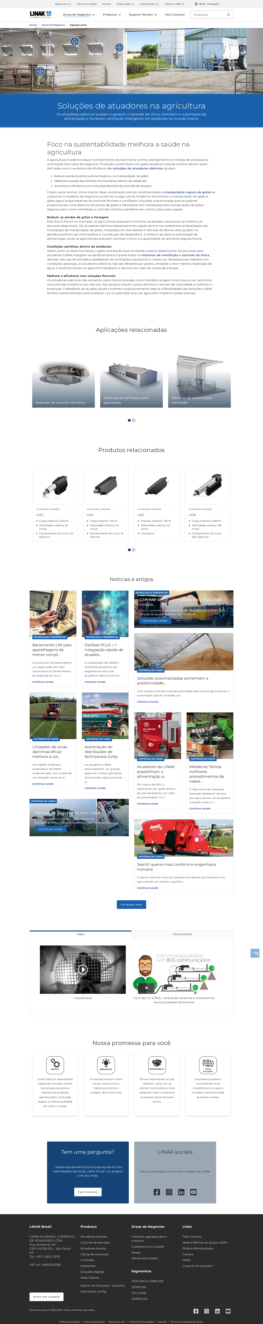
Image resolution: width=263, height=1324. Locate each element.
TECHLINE (139, 1293)
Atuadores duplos (93, 1248)
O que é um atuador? (197, 1266)
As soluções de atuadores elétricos (136, 168)
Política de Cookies (69, 1322)
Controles (87, 1260)
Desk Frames (90, 1277)
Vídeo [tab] (81, 934)
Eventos (106, 4)
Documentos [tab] (182, 934)
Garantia (162, 1322)
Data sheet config (93, 1291)
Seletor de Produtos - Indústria (103, 1285)
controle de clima (196, 255)
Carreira (187, 1254)
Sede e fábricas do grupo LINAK (204, 1242)
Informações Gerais (94, 1322)
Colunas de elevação (95, 1242)
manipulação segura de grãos (187, 192)
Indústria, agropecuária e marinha (149, 1238)
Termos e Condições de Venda (187, 1322)
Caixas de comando (95, 1254)
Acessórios (88, 1266)
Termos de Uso (117, 1322)
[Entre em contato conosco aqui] (254, 953)
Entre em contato (46, 1296)
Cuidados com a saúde (148, 1246)
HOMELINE (140, 1299)
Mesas (136, 1252)
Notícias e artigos (87, 4)
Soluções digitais (92, 1272)
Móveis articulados (145, 1258)
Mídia (186, 1260)
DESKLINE (139, 1287)
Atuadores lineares (94, 1236)
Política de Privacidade (141, 1322)
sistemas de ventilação (160, 255)
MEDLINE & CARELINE (148, 1281)
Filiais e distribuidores (197, 1248)
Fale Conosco (88, 1192)
